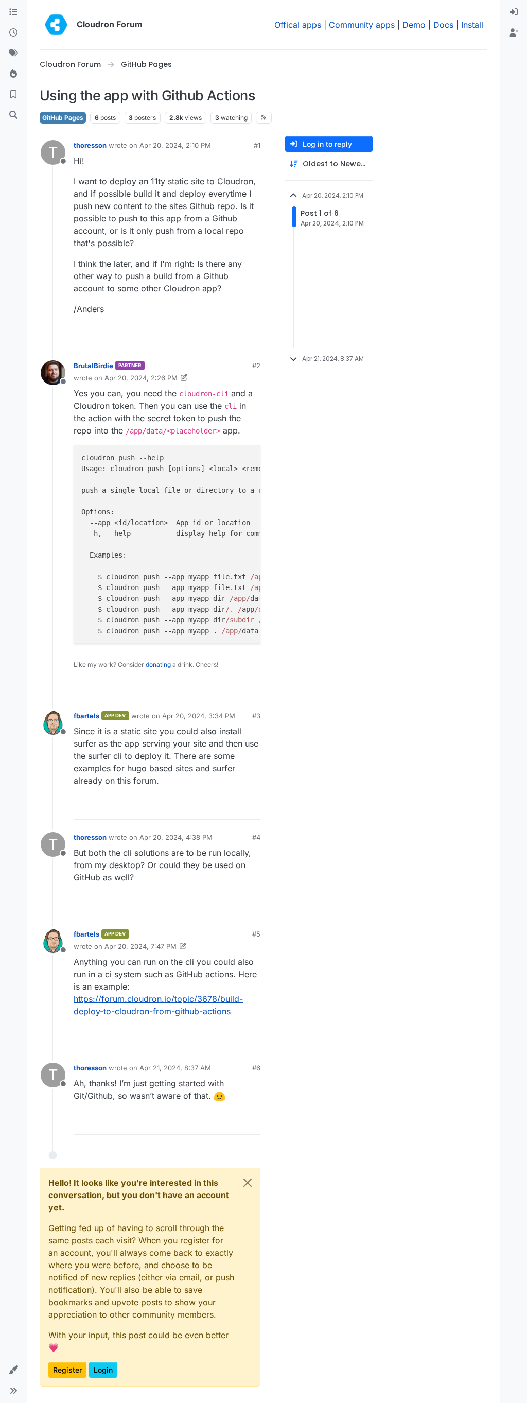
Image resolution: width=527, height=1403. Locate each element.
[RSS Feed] (264, 117)
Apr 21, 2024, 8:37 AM (175, 1068)
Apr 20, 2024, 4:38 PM (176, 837)
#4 (256, 837)
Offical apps (297, 25)
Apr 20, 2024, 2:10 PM (175, 145)
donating (158, 664)
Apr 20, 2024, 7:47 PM (140, 946)
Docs (443, 25)
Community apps (362, 25)
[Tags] (13, 53)
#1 (257, 145)
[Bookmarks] (13, 94)
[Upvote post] (236, 335)
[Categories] (13, 12)
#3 (256, 716)
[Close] (247, 1182)
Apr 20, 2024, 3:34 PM (198, 716)
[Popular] (13, 74)
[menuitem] (513, 12)
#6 (256, 1068)
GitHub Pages (62, 118)
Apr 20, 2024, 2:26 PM (141, 378)
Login (103, 1369)
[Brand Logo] (56, 24)
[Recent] (13, 33)
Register (67, 1369)
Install (472, 25)
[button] (13, 1370)
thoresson (90, 145)
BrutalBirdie (93, 365)
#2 (256, 365)
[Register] (513, 33)
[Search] (13, 115)
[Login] (513, 12)
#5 (256, 934)
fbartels (86, 716)
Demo (414, 25)
